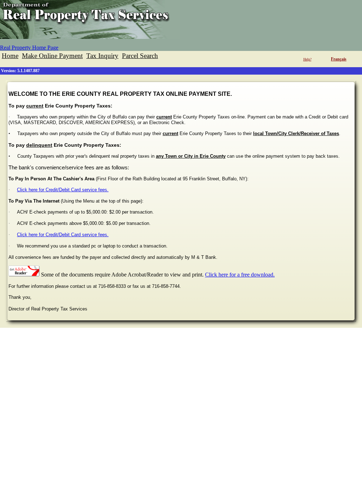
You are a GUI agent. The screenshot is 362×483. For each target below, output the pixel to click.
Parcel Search (140, 55)
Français (338, 59)
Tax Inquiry (102, 55)
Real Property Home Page (29, 48)
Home (10, 55)
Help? (307, 59)
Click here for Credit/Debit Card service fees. (63, 189)
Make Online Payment (52, 55)
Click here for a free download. (240, 275)
